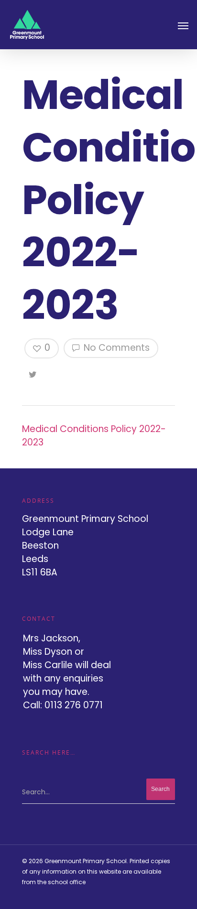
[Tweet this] (33, 373)
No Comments (115, 347)
